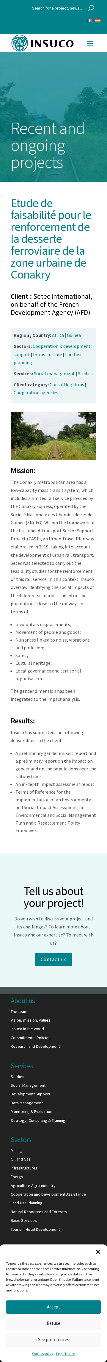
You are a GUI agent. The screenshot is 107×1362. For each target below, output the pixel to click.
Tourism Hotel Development (35, 1229)
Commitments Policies (31, 1037)
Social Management (28, 1085)
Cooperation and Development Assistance (48, 1194)
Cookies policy (42, 1353)
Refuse (53, 1323)
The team (19, 1011)
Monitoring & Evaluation (31, 1111)
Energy (17, 1176)
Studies (17, 1076)
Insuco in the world (27, 1028)
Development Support (30, 1094)
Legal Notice (65, 1353)
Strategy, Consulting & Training (38, 1120)
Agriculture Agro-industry (33, 1185)
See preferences (53, 1339)
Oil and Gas (21, 1159)
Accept (53, 1307)
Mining (16, 1150)
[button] (98, 1252)
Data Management (27, 1102)
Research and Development (35, 1046)
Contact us (54, 959)
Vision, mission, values (31, 1020)
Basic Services (24, 1220)
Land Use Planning (27, 1202)
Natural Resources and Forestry (39, 1211)
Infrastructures (24, 1168)
